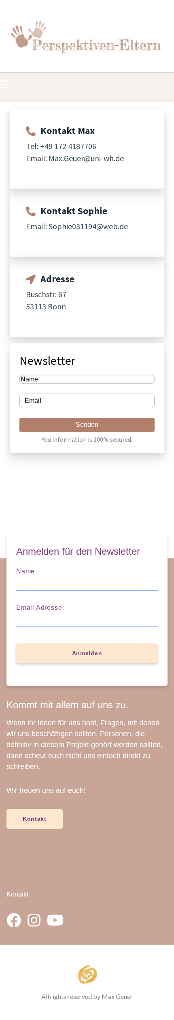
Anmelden (87, 653)
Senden (87, 424)
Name (25, 571)
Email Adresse (39, 607)
